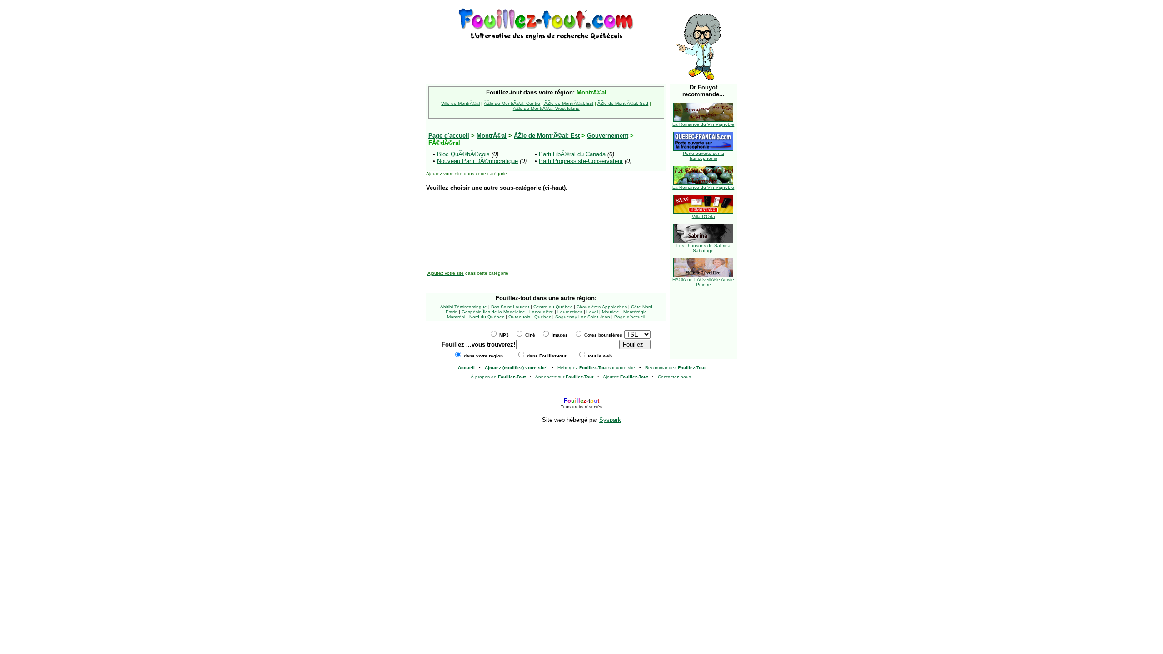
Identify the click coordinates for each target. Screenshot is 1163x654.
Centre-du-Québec (552, 306)
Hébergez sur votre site (596, 367)
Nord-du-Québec (486, 316)
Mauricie (610, 311)
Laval (592, 311)
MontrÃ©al (492, 135)
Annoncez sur (564, 376)
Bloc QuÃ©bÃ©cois (463, 154)
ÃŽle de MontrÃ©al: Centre (512, 103)
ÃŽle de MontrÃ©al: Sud (622, 103)
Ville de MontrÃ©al (460, 103)
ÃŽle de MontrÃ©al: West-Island (546, 108)
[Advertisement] (546, 55)
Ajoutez (625, 376)
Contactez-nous (674, 376)
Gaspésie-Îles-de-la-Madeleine (493, 311)
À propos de (498, 376)
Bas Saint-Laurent (510, 306)
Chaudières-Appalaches (602, 306)
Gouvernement (607, 135)
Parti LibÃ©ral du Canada (572, 154)
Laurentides (569, 311)
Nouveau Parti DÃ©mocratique (477, 161)
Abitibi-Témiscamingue (463, 306)
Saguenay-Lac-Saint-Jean (582, 316)
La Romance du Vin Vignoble (703, 124)
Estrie (451, 311)
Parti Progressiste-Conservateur (581, 161)
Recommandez (675, 367)
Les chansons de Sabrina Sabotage (703, 248)
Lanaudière (541, 311)
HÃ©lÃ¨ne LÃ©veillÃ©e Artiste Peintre (703, 282)
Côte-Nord (641, 306)
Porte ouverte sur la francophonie (703, 156)
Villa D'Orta (703, 216)
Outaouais (519, 316)
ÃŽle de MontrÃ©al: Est (568, 103)
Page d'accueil (629, 316)
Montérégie (635, 311)
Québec (542, 316)
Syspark (610, 419)
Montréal (456, 316)
